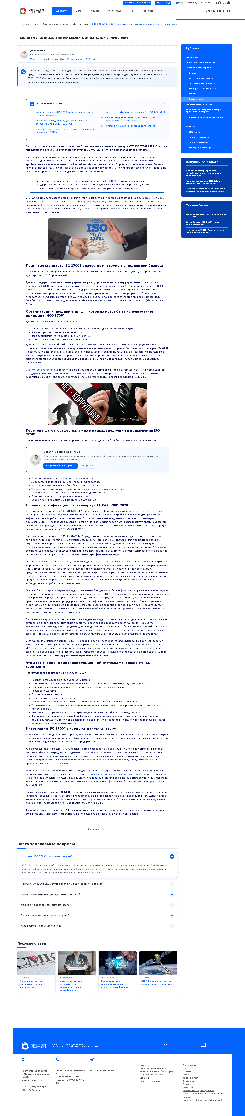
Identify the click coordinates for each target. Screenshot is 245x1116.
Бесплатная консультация (137, 3)
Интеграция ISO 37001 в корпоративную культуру (130, 126)
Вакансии (145, 1078)
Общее (192, 73)
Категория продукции (201, 78)
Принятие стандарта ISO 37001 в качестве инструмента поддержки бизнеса (64, 114)
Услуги (186, 1068)
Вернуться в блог (97, 829)
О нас (78, 11)
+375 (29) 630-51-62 (217, 11)
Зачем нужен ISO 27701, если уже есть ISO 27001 (206, 215)
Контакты (148, 11)
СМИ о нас (194, 132)
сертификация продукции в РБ (99, 201)
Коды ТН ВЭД (163, 3)
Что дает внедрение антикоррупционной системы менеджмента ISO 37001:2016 (131, 119)
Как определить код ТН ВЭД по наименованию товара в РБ (203, 182)
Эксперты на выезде (200, 148)
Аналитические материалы (200, 63)
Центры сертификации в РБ (198, 1091)
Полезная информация (153, 1068)
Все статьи (192, 57)
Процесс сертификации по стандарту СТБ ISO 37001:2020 (135, 112)
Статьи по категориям (198, 68)
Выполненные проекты (199, 104)
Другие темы (196, 99)
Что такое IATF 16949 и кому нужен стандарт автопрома (205, 231)
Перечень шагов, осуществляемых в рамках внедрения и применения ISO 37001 (64, 131)
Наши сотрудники (150, 1081)
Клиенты (94, 11)
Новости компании (199, 137)
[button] (60, 466)
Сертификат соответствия (42, 370)
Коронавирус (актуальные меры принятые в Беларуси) (203, 111)
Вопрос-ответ (114, 11)
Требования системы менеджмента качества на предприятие (34, 984)
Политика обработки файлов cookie (203, 1100)
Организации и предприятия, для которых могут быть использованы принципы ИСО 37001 (63, 122)
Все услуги (61, 11)
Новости (190, 127)
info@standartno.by (187, 3)
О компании (189, 1065)
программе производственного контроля (115, 774)
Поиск (206, 3)
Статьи (187, 1084)
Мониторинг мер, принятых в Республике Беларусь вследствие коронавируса (204, 173)
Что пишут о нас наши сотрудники (204, 117)
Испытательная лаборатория (157, 1071)
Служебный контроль (152, 1075)
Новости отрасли (198, 142)
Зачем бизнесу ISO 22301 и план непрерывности (203, 223)
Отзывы (187, 1071)
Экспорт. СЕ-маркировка (202, 89)
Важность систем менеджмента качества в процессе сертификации (115, 984)
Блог (132, 11)
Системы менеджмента (202, 84)
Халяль (192, 94)
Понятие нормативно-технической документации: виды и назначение (205, 190)
